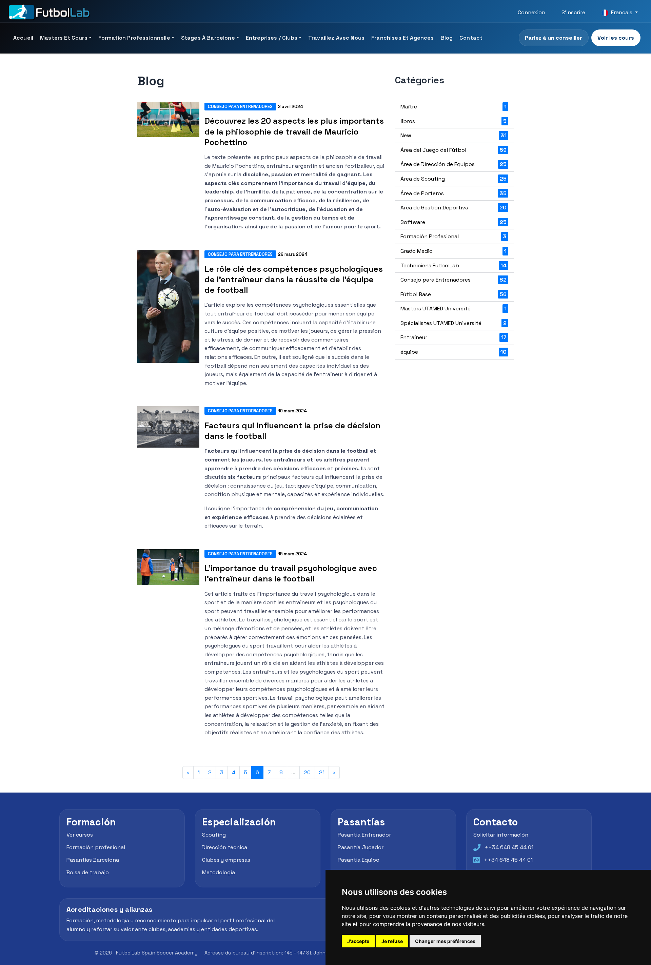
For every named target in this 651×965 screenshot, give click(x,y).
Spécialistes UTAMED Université (453, 323)
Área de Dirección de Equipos (453, 164)
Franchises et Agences (402, 37)
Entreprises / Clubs (271, 37)
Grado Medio (453, 250)
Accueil (23, 37)
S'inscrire (573, 12)
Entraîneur (453, 337)
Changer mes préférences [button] (445, 941)
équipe (453, 351)
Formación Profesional (453, 236)
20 (307, 772)
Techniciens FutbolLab (453, 265)
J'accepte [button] (358, 941)
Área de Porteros (453, 193)
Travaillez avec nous (336, 37)
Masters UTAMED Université (453, 308)
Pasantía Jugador (360, 847)
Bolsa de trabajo (87, 872)
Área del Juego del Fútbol (453, 149)
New (453, 135)
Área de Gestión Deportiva (453, 207)
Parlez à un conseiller (553, 37)
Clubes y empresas (226, 859)
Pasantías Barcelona (92, 859)
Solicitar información (500, 834)
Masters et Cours (63, 37)
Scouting (214, 834)
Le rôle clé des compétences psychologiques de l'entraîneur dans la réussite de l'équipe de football (293, 279)
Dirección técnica (224, 847)
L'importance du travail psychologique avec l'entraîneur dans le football (290, 573)
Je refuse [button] (392, 941)
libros (453, 121)
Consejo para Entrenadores (240, 106)
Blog (447, 37)
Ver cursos (79, 834)
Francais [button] (622, 12)
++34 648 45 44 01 (509, 847)
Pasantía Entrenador (364, 834)
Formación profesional (95, 847)
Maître (453, 106)
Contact (470, 37)
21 (321, 772)
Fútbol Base (453, 294)
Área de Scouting (453, 178)
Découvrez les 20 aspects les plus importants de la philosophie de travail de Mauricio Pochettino (294, 131)
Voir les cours (615, 37)
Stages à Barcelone (208, 37)
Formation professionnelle (134, 37)
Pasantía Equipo (358, 859)
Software (453, 222)
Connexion (531, 12)
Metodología (218, 872)
